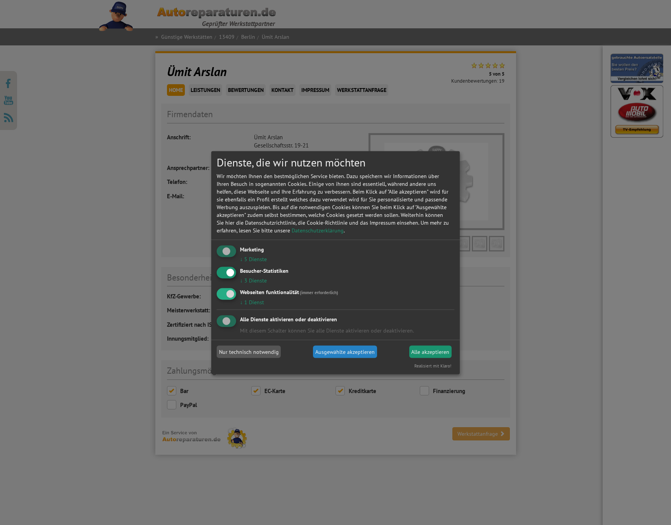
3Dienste (253, 280)
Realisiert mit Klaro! (432, 365)
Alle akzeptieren (430, 351)
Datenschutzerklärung (318, 230)
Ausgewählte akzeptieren (345, 351)
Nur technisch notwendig (249, 351)
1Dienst (252, 301)
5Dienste (253, 259)
